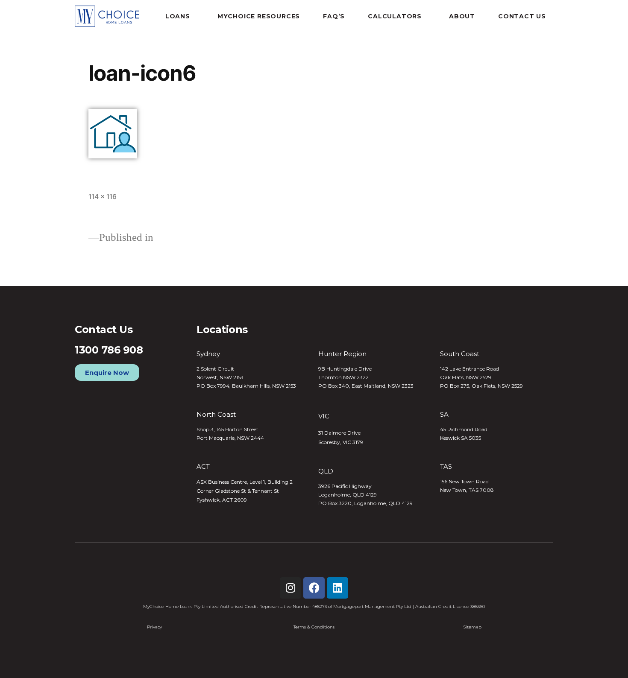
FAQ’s (334, 16)
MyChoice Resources (258, 16)
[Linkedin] (337, 588)
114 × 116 (102, 197)
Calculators (395, 16)
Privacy (154, 627)
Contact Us (522, 16)
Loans (177, 16)
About (462, 16)
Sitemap (472, 627)
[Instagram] (290, 588)
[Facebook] (314, 588)
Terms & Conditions (314, 627)
